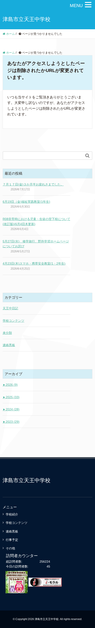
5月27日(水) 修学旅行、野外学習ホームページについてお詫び (36, 244)
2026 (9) (10, 384)
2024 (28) (11, 409)
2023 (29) (11, 421)
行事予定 (12, 540)
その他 (10, 548)
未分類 (7, 333)
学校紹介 (12, 514)
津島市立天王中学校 (26, 19)
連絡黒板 (9, 345)
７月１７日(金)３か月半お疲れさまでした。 (33, 184)
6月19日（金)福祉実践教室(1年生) (26, 201)
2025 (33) (11, 397)
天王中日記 (10, 308)
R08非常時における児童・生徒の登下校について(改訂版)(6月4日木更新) (36, 221)
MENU (76, 5)
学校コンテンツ (13, 320)
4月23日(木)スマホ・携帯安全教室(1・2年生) (34, 263)
